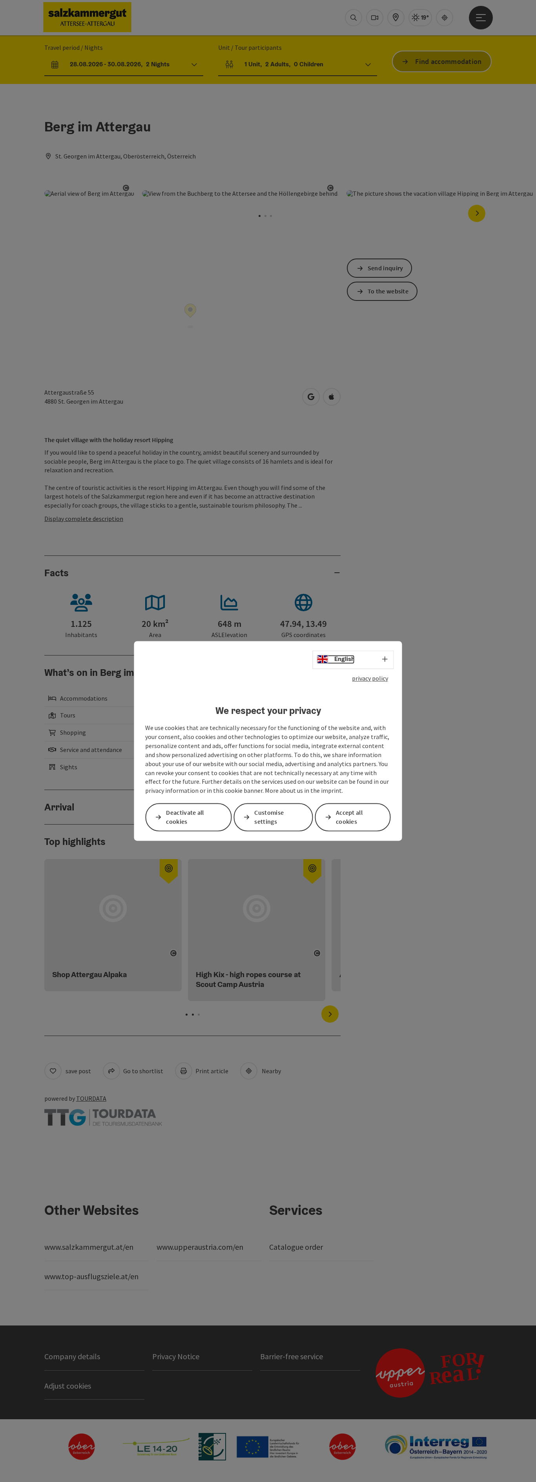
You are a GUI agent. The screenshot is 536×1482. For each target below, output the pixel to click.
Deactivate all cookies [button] (185, 817)
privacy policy (370, 678)
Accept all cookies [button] (349, 817)
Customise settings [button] (269, 817)
